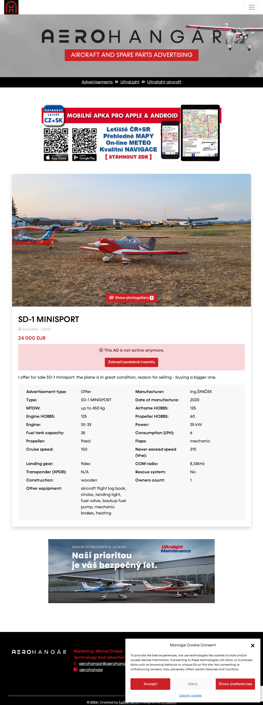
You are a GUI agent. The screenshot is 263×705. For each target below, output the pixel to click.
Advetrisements (97, 82)
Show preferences (235, 684)
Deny (193, 684)
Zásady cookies (190, 695)
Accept (150, 684)
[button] (252, 645)
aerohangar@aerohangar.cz (107, 664)
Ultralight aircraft (164, 82)
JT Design (169, 702)
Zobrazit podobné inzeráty (131, 362)
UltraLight (129, 82)
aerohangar (91, 670)
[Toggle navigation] (252, 7)
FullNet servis (129, 702)
